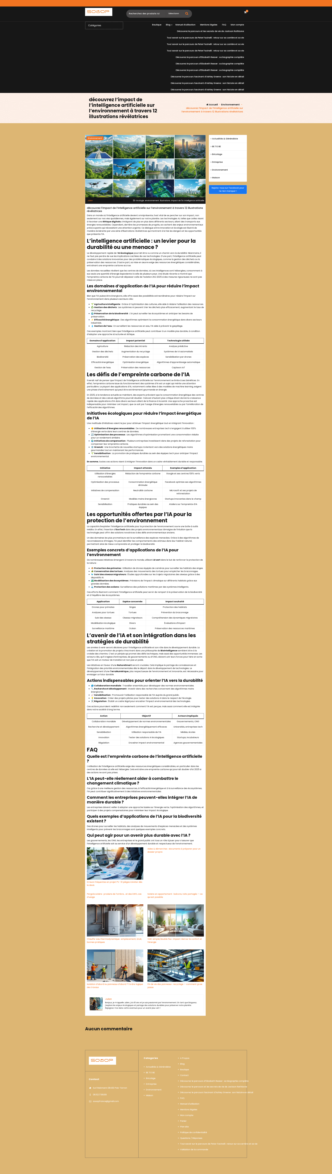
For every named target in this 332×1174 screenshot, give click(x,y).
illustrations (165, 200)
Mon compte (186, 1115)
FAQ (182, 1098)
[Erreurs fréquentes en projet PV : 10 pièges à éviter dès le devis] (115, 863)
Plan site (184, 1126)
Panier (183, 1120)
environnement (152, 200)
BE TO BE (216, 146)
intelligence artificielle (194, 200)
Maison (216, 177)
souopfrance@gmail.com (106, 1101)
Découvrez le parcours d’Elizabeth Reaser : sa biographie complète (214, 1081)
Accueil (213, 104)
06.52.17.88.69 (100, 1094)
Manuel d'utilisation (189, 1103)
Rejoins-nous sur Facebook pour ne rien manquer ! (228, 189)
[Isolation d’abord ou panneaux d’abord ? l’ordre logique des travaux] (115, 965)
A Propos (184, 1058)
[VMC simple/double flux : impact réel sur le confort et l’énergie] (175, 920)
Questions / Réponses (191, 1138)
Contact (184, 1075)
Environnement (230, 104)
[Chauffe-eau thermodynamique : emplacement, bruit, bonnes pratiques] (115, 920)
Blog (182, 1063)
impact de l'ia (177, 200)
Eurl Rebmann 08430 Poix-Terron (110, 1087)
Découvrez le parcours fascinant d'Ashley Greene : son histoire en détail (216, 1092)
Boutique (184, 1069)
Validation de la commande (194, 1149)
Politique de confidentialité (193, 1132)
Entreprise (217, 162)
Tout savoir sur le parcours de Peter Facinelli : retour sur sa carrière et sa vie (218, 1143)
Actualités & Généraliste (225, 138)
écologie (140, 200)
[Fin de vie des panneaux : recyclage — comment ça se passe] (175, 965)
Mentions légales (188, 1109)
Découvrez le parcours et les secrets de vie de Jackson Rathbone (213, 1086)
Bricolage (217, 154)
